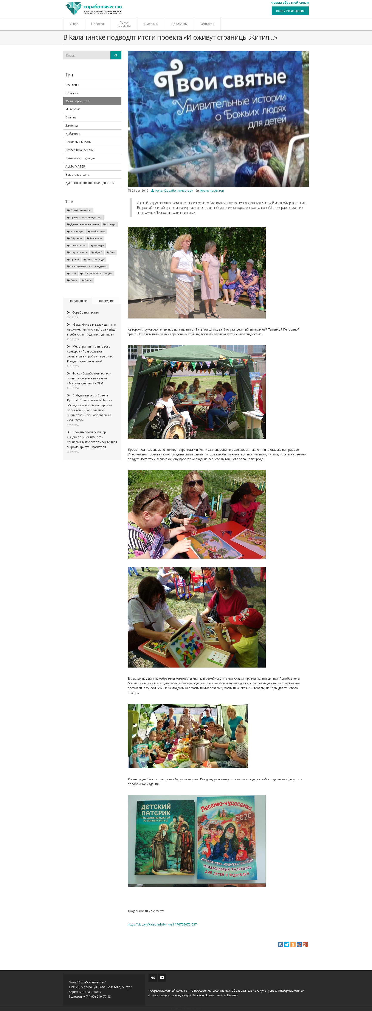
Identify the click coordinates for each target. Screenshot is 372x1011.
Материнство (78, 245)
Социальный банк (78, 142)
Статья (70, 117)
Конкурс (111, 224)
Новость (71, 93)
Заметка (71, 125)
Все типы (72, 85)
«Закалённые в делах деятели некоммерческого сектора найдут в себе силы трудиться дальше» (92, 329)
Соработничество (80, 210)
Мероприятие (78, 252)
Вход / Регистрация (290, 11)
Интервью (73, 109)
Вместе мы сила (77, 174)
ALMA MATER (75, 166)
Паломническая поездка (97, 273)
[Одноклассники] (293, 944)
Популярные (78, 301)
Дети (112, 252)
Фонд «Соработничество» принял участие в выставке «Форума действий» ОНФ (89, 378)
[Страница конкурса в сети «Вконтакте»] (153, 978)
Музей (98, 252)
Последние (106, 301)
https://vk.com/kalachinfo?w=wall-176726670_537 (162, 924)
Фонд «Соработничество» (173, 190)
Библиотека (98, 231)
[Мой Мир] (299, 944)
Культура (98, 245)
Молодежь (96, 238)
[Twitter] (286, 944)
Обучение (76, 238)
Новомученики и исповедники (88, 266)
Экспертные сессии (79, 150)
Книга (73, 280)
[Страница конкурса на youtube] (162, 978)
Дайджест (72, 134)
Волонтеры (77, 231)
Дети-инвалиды (95, 259)
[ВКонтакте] (280, 944)
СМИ (73, 273)
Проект (74, 259)
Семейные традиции (80, 158)
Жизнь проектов (77, 101)
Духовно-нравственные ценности (90, 183)
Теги (69, 201)
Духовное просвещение (84, 224)
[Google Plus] (305, 944)
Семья (88, 280)
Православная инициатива (86, 217)
